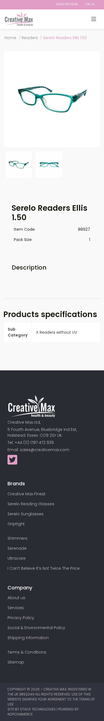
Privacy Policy (20, 617)
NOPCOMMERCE (20, 714)
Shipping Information (28, 637)
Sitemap (15, 662)
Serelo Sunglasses (25, 514)
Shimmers (17, 538)
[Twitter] (12, 462)
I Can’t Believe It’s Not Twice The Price (43, 568)
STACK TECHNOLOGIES (38, 709)
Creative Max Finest (26, 494)
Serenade (17, 548)
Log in (90, 4)
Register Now (67, 4)
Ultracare (16, 558)
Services (15, 608)
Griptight (16, 524)
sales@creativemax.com (44, 450)
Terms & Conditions (26, 652)
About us (16, 598)
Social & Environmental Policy (36, 627)
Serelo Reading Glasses (30, 504)
